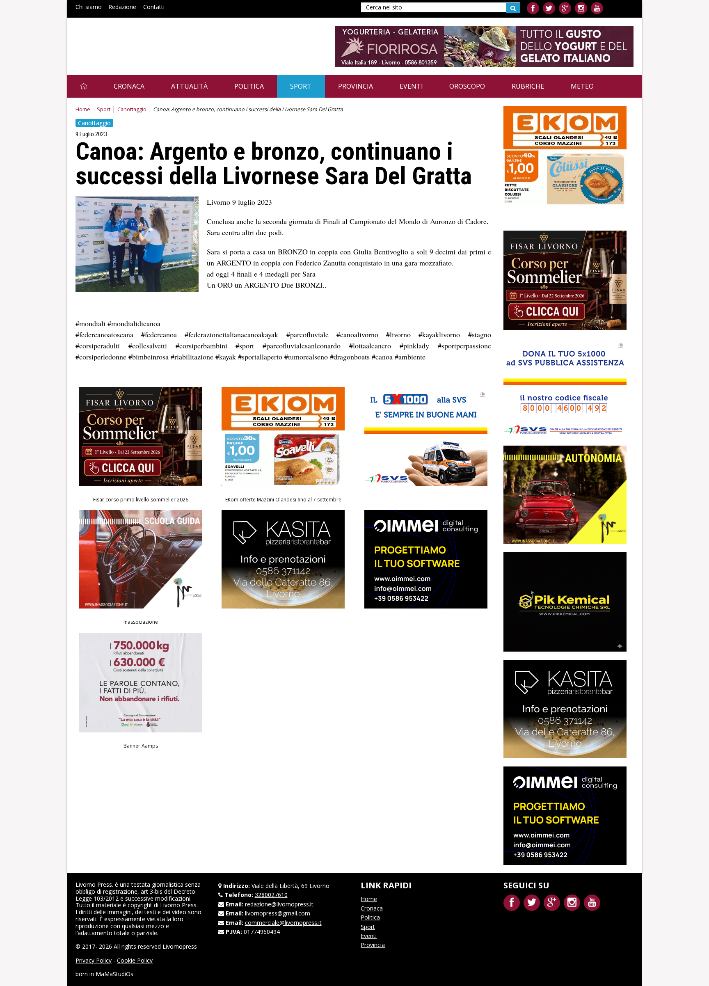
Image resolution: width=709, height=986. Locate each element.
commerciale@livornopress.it (283, 923)
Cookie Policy (135, 960)
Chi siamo (88, 7)
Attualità (189, 86)
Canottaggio (131, 109)
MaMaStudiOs (114, 974)
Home (82, 109)
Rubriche (528, 86)
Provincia (355, 86)
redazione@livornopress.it (279, 904)
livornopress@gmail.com (277, 913)
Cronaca (129, 86)
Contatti (154, 7)
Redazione (122, 7)
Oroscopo (467, 86)
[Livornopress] (153, 40)
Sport (300, 86)
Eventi (411, 86)
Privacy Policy (93, 960)
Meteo (582, 86)
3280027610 (271, 895)
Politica (249, 86)
